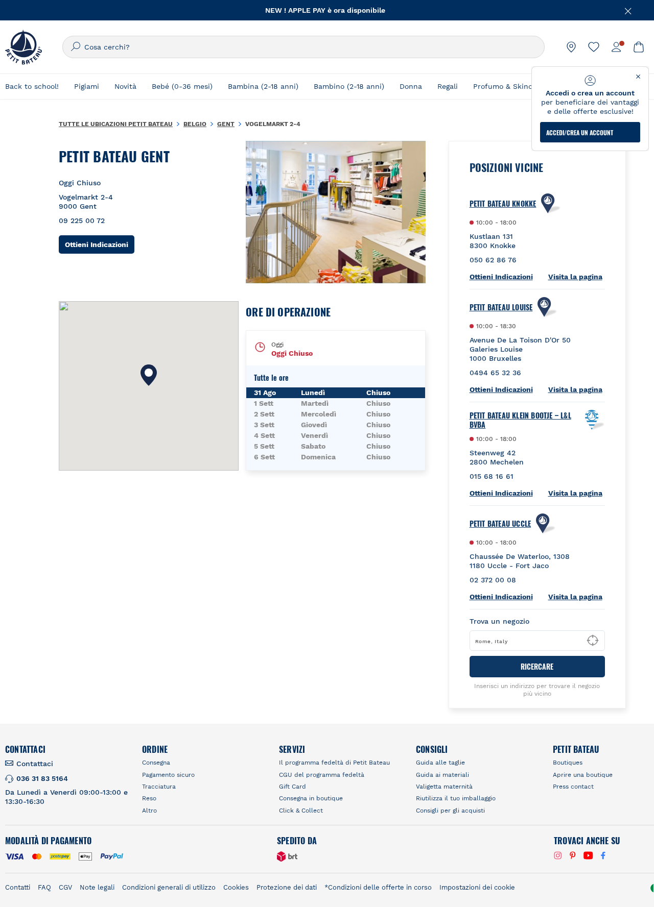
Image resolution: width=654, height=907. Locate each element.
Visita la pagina (575, 277)
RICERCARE (537, 666)
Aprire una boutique (583, 774)
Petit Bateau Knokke (503, 203)
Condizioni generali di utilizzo (169, 887)
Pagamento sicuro (168, 774)
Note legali (97, 887)
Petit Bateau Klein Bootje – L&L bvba (520, 420)
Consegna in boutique (311, 798)
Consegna (156, 762)
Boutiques (567, 762)
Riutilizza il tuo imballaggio (456, 798)
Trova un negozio (499, 621)
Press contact (573, 786)
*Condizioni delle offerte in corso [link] (378, 887)
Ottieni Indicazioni (99, 244)
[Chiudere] (628, 10)
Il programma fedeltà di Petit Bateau (334, 762)
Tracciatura (159, 786)
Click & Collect (301, 810)
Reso (149, 798)
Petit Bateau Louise (501, 307)
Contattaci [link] (34, 763)
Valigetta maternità (444, 786)
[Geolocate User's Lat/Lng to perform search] (593, 640)
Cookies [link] (236, 887)
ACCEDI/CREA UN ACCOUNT (579, 132)
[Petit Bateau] (23, 47)
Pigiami (86, 86)
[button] (149, 375)
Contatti (17, 887)
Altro (149, 810)
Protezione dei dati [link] (286, 887)
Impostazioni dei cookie (477, 887)
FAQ (44, 887)
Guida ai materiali (442, 774)
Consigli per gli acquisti (450, 810)
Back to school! (32, 86)
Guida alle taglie (440, 762)
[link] (571, 47)
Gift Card (292, 786)
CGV (65, 887)
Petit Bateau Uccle (500, 523)
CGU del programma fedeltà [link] (321, 774)
